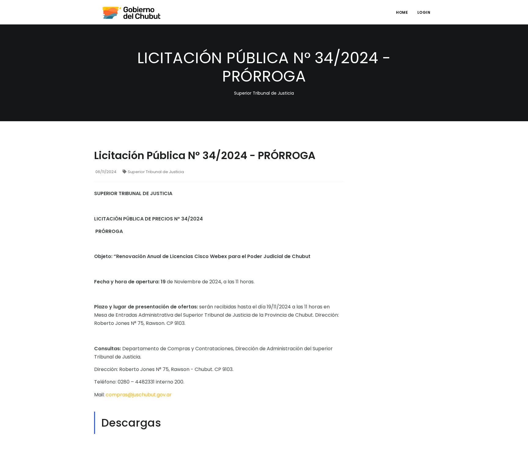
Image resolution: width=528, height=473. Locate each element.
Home (402, 12)
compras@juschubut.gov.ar (139, 394)
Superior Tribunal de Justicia (156, 172)
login (424, 12)
